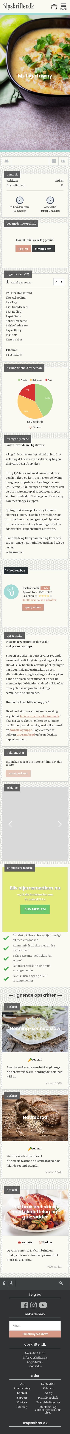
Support (22, 1397)
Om (22, 1383)
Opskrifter (18, 6)
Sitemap (22, 1407)
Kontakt (22, 1393)
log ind (23, 249)
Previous (10, 824)
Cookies (22, 1402)
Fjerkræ (36, 427)
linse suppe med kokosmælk (39, 716)
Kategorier (48, 1383)
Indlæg (47, 1393)
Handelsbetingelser (48, 1402)
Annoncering (22, 1388)
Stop (5, 824)
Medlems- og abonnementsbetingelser (48, 1410)
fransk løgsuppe (21, 730)
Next (59, 824)
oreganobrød (26, 734)
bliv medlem (43, 249)
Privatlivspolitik (48, 1397)
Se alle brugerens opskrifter (39, 600)
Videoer (48, 1388)
